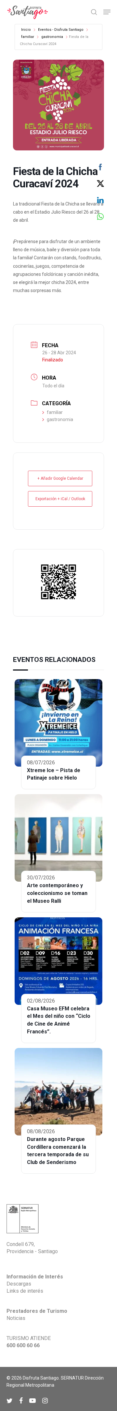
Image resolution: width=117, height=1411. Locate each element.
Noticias (15, 1318)
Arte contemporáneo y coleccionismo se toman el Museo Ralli (57, 893)
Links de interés (24, 1291)
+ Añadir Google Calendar (60, 478)
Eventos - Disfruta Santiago (61, 30)
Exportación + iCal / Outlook (60, 499)
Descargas (18, 1284)
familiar (27, 37)
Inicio (26, 30)
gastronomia (52, 37)
